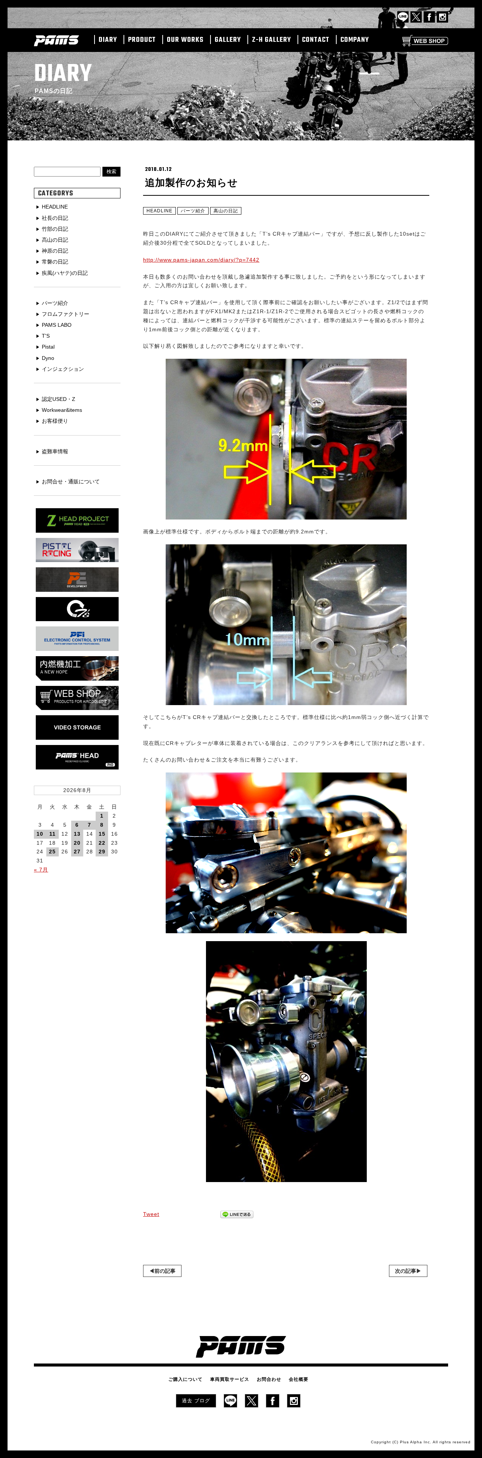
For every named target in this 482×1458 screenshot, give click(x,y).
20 (77, 843)
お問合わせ (269, 1379)
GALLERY (228, 40)
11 (52, 834)
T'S (46, 336)
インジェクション (63, 369)
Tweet (151, 1214)
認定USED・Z (58, 399)
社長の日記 (55, 218)
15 (102, 834)
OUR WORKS (185, 40)
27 (77, 852)
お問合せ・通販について (71, 481)
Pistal (48, 347)
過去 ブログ (196, 1400)
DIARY (108, 40)
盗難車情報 (55, 451)
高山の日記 (226, 210)
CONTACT (315, 40)
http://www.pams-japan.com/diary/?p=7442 (201, 260)
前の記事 (164, 1271)
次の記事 (405, 1271)
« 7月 (41, 870)
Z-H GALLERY (271, 40)
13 (77, 834)
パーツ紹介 (193, 210)
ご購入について (185, 1379)
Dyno (48, 358)
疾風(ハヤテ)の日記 (65, 273)
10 (40, 834)
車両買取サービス (229, 1379)
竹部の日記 (55, 229)
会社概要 (298, 1379)
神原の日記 (55, 251)
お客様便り (55, 421)
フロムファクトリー (65, 314)
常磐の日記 (55, 262)
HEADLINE (159, 210)
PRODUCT (142, 40)
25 (52, 852)
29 (102, 852)
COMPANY (354, 40)
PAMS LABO (57, 325)
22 (102, 843)
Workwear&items (62, 410)
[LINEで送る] (236, 1214)
